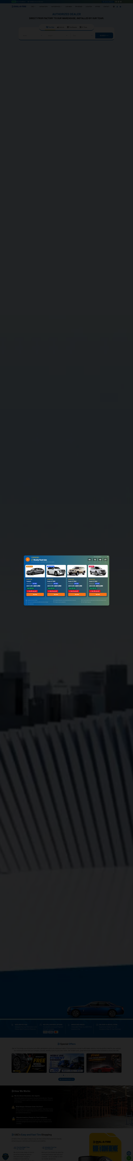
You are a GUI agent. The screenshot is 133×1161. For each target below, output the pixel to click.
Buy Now (35, 594)
